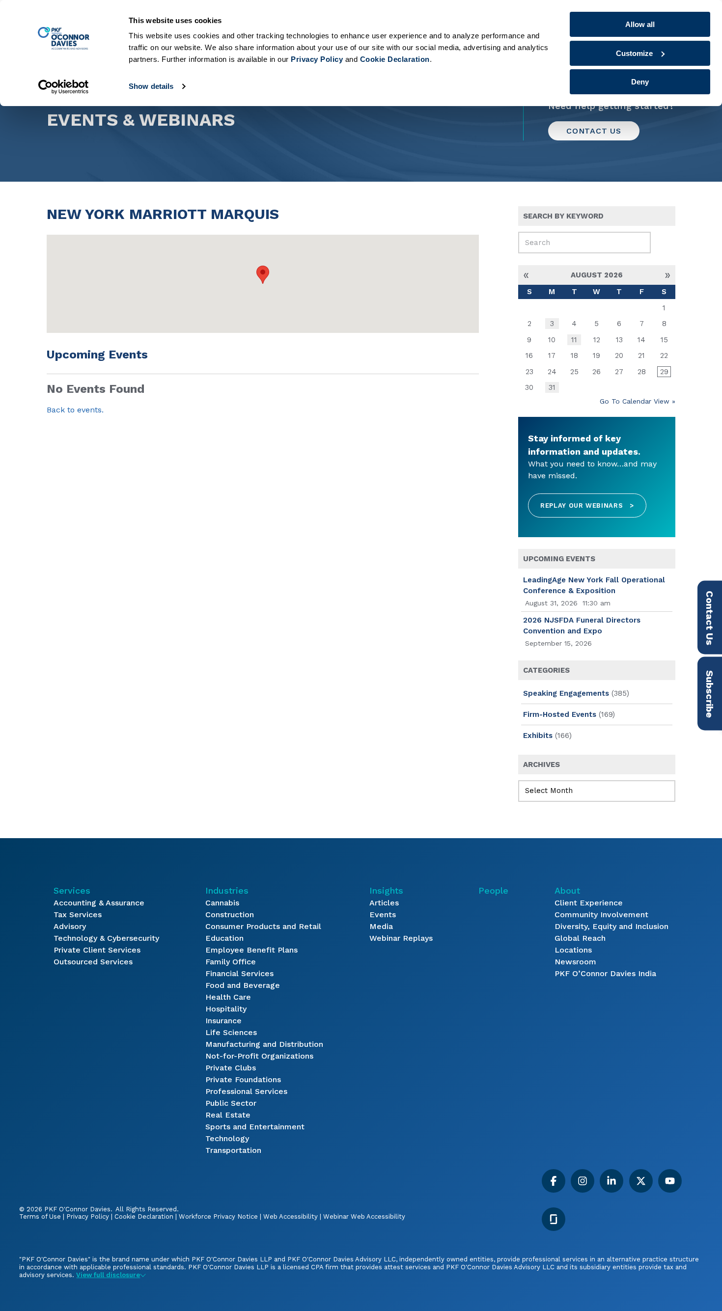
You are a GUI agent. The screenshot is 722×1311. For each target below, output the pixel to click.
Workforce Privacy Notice (218, 1216)
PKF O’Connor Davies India (605, 973)
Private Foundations (243, 1079)
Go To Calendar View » (637, 401)
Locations (573, 950)
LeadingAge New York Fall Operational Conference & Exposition (594, 585)
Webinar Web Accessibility (364, 1216)
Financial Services (239, 973)
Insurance (223, 1020)
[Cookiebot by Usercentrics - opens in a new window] (64, 87)
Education (224, 938)
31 (552, 387)
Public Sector (230, 1103)
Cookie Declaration (143, 1216)
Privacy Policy (87, 1216)
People (493, 890)
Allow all (640, 24)
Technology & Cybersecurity (106, 938)
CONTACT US (593, 131)
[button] (262, 275)
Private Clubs (230, 1067)
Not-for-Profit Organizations (259, 1056)
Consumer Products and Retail (263, 926)
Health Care (228, 997)
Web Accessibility (290, 1216)
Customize (634, 53)
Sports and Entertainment (255, 1126)
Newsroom (575, 961)
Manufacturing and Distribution (264, 1044)
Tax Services (78, 914)
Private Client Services (97, 950)
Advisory (70, 926)
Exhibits (538, 735)
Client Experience (589, 902)
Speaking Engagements (566, 693)
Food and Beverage (242, 985)
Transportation (233, 1150)
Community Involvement (601, 914)
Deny (640, 82)
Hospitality (226, 1008)
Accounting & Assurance (99, 902)
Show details (151, 86)
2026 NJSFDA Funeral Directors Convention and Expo (581, 626)
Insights (386, 890)
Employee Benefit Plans (251, 950)
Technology (227, 1138)
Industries (227, 890)
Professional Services (246, 1091)
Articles (384, 902)
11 (574, 339)
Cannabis (222, 902)
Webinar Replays (401, 938)
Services (72, 890)
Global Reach (580, 938)
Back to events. (75, 409)
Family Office (230, 961)
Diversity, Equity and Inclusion (611, 926)
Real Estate (227, 1115)
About (567, 890)
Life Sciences (231, 1032)
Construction (229, 914)
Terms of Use (40, 1216)
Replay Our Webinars (587, 505)
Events (382, 914)
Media (381, 926)
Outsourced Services (93, 961)
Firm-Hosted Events (559, 714)
